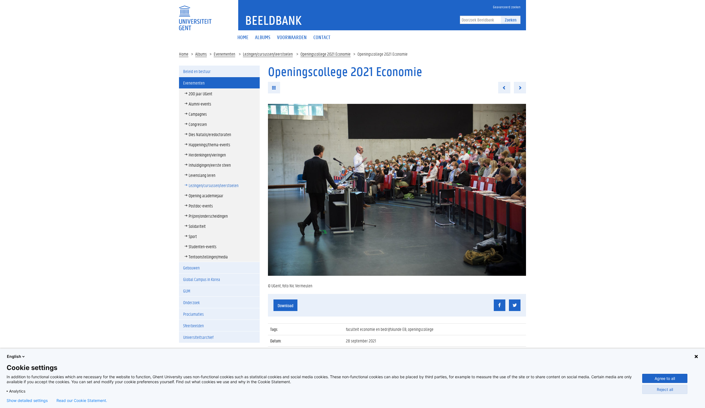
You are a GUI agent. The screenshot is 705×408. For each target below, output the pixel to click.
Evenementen (224, 54)
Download (285, 305)
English (14, 356)
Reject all (665, 389)
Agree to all (665, 378)
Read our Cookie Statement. (81, 400)
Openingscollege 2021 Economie (325, 54)
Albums (201, 54)
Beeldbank (273, 20)
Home (183, 54)
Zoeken (510, 20)
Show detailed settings (27, 400)
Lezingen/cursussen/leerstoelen (268, 54)
